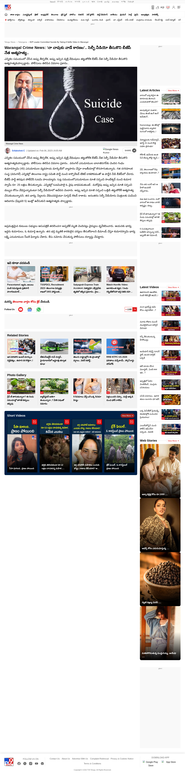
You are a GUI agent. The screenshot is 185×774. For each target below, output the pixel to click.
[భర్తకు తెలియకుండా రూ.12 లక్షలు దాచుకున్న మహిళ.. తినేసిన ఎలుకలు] (55, 445)
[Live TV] (167, 7)
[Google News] (42, 763)
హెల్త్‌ (130, 15)
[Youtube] (20, 309)
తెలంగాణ (54, 15)
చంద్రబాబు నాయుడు (144, 20)
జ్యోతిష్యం (21, 20)
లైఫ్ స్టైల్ (64, 15)
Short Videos (16, 415)
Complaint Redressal (99, 759)
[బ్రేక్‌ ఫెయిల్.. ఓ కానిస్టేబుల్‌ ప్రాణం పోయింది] (119, 445)
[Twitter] (24, 763)
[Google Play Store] (150, 763)
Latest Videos (149, 287)
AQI (162, 7)
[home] (6, 14)
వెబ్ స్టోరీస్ (90, 15)
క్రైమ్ (136, 15)
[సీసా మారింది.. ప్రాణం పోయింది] (22, 445)
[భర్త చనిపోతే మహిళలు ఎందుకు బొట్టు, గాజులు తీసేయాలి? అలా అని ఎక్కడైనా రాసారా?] (87, 445)
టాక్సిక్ (39, 20)
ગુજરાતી (85, 2)
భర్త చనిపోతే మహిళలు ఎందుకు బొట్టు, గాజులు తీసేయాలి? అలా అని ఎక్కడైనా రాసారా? (87, 467)
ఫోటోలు (73, 15)
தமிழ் (107, 2)
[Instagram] (30, 763)
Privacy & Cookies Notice (122, 759)
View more (126, 416)
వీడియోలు (61, 20)
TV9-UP (131, 2)
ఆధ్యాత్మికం (145, 15)
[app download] (152, 7)
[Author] (7, 151)
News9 (52, 2)
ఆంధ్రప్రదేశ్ (44, 15)
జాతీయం (113, 15)
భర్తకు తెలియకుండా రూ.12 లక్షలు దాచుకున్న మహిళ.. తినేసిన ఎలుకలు (52, 467)
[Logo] (7, 7)
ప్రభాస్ (108, 20)
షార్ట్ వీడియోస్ (102, 15)
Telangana (22, 42)
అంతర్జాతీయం (72, 20)
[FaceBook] (19, 763)
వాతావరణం (49, 20)
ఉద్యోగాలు (11, 20)
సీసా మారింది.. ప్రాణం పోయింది (21, 468)
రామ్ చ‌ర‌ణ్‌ (129, 20)
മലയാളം (115, 2)
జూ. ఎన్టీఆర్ (117, 20)
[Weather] (157, 7)
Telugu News (9, 42)
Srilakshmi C (18, 151)
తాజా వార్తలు (15, 15)
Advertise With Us (80, 759)
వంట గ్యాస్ (85, 20)
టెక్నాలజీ (31, 20)
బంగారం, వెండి (97, 20)
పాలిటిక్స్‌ (155, 15)
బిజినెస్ (81, 15)
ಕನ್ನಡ (68, 2)
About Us (66, 759)
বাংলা (93, 2)
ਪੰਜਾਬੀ (99, 2)
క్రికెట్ (36, 15)
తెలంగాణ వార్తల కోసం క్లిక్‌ (26, 301)
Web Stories (148, 440)
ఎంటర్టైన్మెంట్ (27, 15)
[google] (112, 150)
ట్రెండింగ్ (123, 15)
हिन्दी (60, 2)
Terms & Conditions (92, 763)
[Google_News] (29, 309)
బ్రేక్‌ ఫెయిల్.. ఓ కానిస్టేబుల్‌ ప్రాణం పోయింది (116, 467)
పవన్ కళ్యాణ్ (170, 20)
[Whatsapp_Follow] (38, 309)
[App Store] (169, 763)
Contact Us (55, 759)
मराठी (77, 2)
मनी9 (123, 2)
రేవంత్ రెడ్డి (159, 20)
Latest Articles (150, 90)
